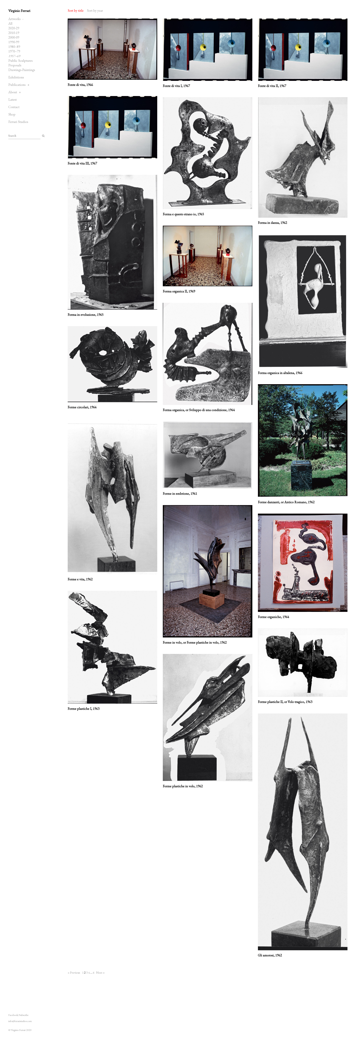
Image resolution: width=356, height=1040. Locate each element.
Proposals (14, 65)
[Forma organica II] (207, 256)
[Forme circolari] (112, 364)
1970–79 (14, 51)
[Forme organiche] (302, 563)
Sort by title (76, 10)
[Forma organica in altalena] (302, 301)
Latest (12, 99)
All (10, 23)
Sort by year (95, 10)
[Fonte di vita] (112, 49)
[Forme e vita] (112, 496)
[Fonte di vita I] (207, 50)
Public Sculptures (20, 60)
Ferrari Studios (18, 122)
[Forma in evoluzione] (112, 242)
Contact (13, 107)
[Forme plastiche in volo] (207, 717)
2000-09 (13, 37)
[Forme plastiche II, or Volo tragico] (302, 662)
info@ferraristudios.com (20, 1021)
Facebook (13, 1015)
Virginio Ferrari (19, 10)
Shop (11, 114)
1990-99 (13, 42)
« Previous (74, 973)
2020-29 (13, 28)
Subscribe (24, 1015)
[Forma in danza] (302, 157)
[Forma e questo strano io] (207, 153)
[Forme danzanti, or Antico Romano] (302, 440)
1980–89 (14, 46)
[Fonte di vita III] (112, 127)
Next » (100, 973)
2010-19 (13, 33)
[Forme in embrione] (207, 455)
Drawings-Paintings (21, 70)
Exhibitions (16, 77)
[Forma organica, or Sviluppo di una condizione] (207, 354)
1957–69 (14, 56)
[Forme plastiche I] (112, 647)
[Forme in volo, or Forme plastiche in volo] (207, 571)
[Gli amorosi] (302, 831)
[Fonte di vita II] (302, 50)
